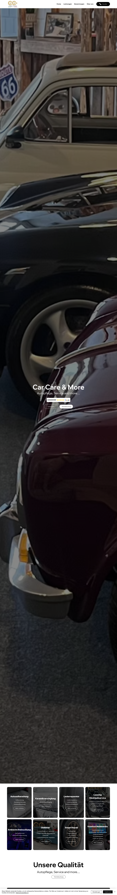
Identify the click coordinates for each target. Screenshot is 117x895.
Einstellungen (96, 892)
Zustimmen (108, 892)
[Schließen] (115, 892)
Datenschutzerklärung (22, 893)
